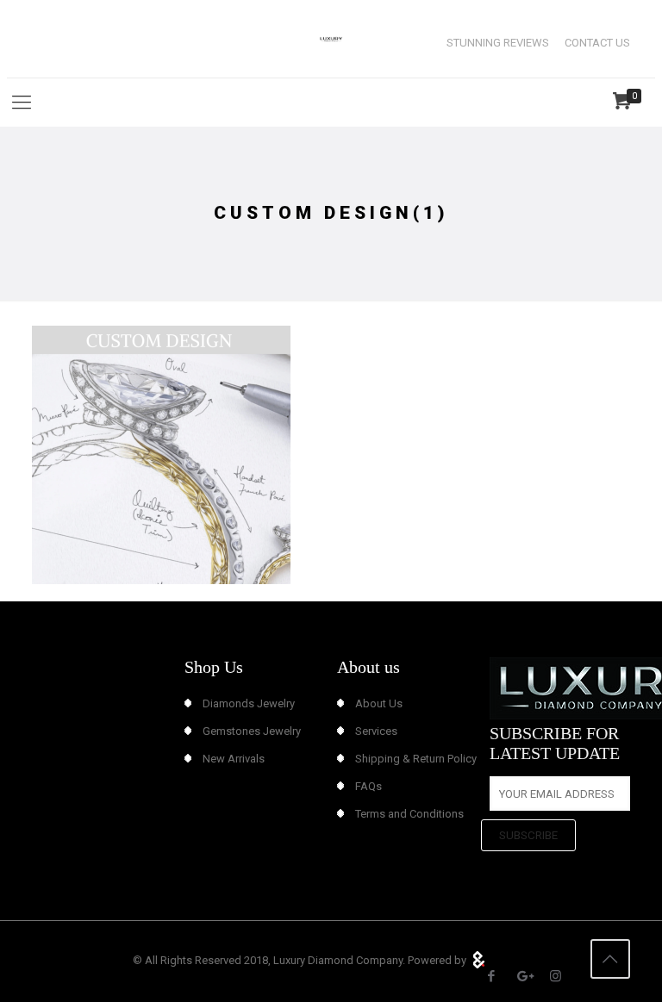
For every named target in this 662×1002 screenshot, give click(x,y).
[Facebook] (492, 976)
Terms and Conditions (409, 813)
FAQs (368, 786)
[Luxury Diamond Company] (331, 39)
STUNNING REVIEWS (498, 42)
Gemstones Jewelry (252, 731)
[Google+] (524, 976)
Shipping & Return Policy (416, 758)
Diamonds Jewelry (249, 703)
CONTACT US (597, 42)
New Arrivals (234, 758)
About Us (379, 703)
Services (376, 731)
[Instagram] (555, 976)
